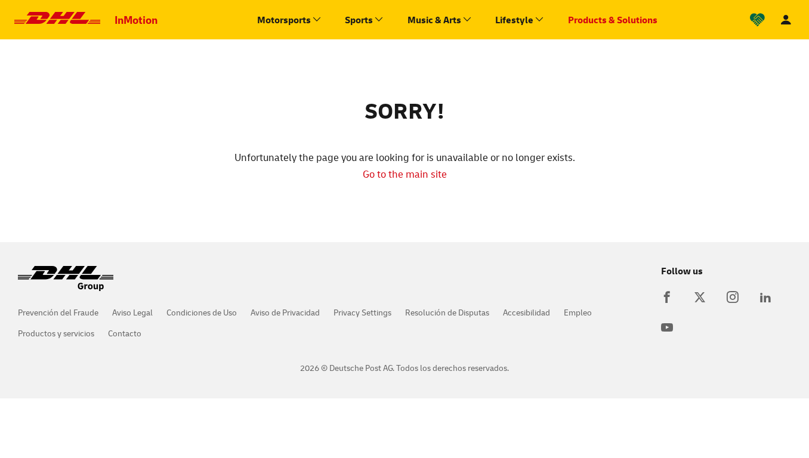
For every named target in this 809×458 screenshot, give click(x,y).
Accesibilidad (526, 312)
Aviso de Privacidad (285, 312)
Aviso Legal (132, 312)
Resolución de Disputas (447, 312)
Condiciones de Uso (201, 312)
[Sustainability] (757, 20)
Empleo (578, 312)
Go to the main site (405, 174)
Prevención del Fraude (58, 312)
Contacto (124, 333)
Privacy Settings (362, 312)
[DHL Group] (65, 284)
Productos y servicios (56, 333)
